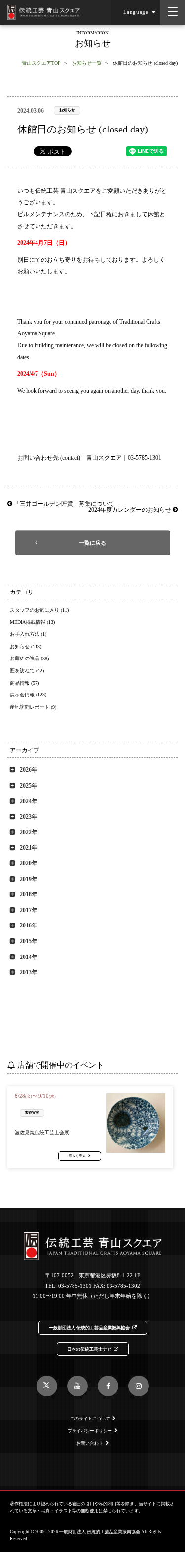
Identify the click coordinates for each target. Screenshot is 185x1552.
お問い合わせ (89, 1443)
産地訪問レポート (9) (33, 707)
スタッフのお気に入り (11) (39, 610)
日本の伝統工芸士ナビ (89, 1349)
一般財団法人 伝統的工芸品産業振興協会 (89, 1327)
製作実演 (32, 1112)
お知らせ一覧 (87, 63)
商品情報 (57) (24, 683)
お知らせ (67, 110)
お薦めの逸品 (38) (29, 658)
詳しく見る (77, 1156)
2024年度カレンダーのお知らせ (130, 509)
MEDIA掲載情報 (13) (32, 622)
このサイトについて (90, 1418)
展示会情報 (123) (28, 694)
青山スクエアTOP (41, 63)
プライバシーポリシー (90, 1430)
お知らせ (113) (25, 646)
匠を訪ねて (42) (27, 670)
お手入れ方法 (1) (28, 634)
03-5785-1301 (75, 1285)
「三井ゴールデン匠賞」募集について (63, 503)
